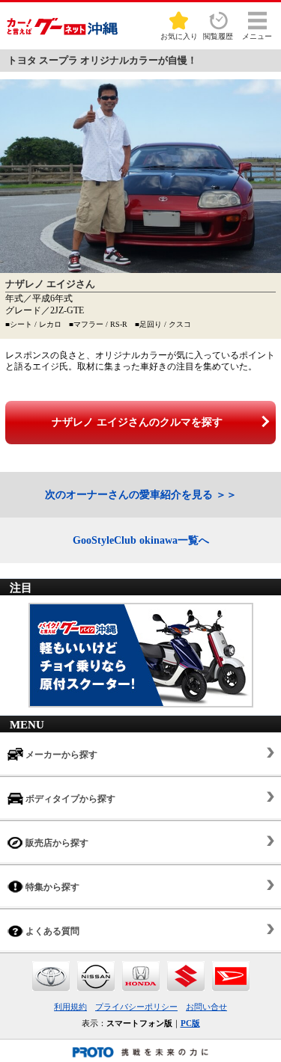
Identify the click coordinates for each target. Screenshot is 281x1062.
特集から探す (51, 887)
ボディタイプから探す (69, 799)
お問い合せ (206, 1006)
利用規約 (70, 1006)
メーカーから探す (60, 754)
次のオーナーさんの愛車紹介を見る (129, 494)
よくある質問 (51, 931)
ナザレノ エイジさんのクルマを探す (137, 422)
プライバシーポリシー (136, 1006)
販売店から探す (55, 843)
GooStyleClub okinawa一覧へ (141, 540)
